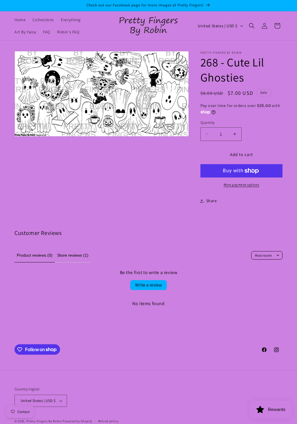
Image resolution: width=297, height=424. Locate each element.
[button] (251, 25)
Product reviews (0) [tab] (34, 255)
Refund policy (108, 421)
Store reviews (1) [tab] (72, 255)
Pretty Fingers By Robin (44, 421)
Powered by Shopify (77, 421)
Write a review (148, 285)
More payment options (241, 184)
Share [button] (211, 200)
